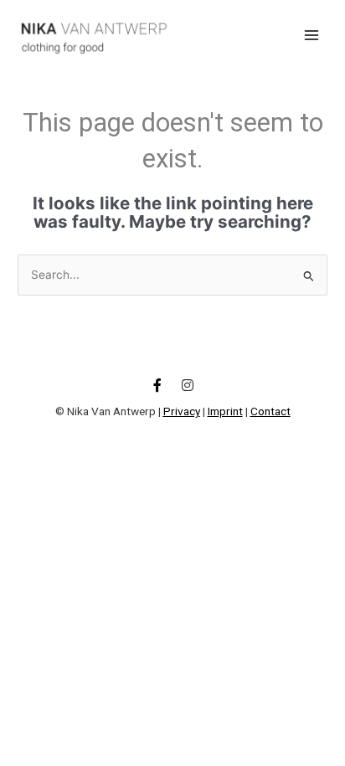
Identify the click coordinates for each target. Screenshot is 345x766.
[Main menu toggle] (312, 35)
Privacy (181, 411)
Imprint (225, 411)
